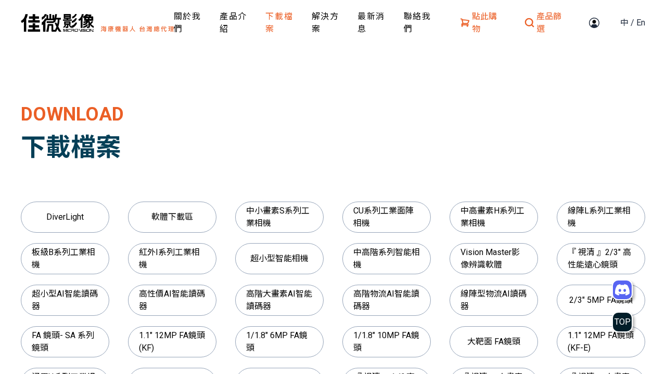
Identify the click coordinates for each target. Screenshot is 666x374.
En (640, 23)
